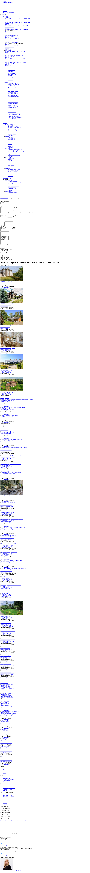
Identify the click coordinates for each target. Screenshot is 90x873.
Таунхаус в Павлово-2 (13, 106)
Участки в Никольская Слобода (15, 117)
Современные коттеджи (14, 181)
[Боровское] (6, 228)
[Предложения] (10, 217)
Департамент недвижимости (6, 837)
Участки (7, 33)
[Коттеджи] (10, 220)
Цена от (13, 202)
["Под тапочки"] (9, 224)
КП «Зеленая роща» (9, 27)
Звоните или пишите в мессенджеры (8, 870)
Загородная (5, 66)
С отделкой (11, 158)
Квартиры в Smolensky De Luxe (15, 152)
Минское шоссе (12, 87)
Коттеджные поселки (7, 769)
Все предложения (4, 430)
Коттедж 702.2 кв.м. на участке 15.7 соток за (17, 18)
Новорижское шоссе (13, 83)
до (12, 203)
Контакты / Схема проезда (5, 820)
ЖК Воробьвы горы (12, 130)
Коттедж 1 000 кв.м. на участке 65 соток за (17, 22)
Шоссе (6, 82)
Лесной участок (12, 188)
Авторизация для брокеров (8, 12)
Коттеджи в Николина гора (14, 96)
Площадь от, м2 (15, 207)
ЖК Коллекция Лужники (13, 170)
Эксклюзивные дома (7, 795)
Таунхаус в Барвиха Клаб (13, 103)
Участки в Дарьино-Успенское (14, 114)
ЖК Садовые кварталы (13, 125)
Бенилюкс (10, 77)
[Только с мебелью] (9, 225)
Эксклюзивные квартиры (8, 796)
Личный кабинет (28, 820)
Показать (2, 248)
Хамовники (11, 137)
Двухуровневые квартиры (13, 193)
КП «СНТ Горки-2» (9, 36)
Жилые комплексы (10, 124)
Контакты (5, 11)
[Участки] (10, 218)
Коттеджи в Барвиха (13, 92)
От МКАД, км (15, 215)
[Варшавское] (6, 229)
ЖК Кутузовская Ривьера (13, 129)
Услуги (4, 1)
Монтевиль (11, 75)
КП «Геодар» (8, 39)
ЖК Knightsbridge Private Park (14, 127)
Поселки (8, 67)
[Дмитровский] (4, 237)
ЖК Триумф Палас (12, 134)
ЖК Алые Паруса (12, 131)
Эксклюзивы (5, 16)
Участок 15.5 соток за (12, 38)
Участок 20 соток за (12, 45)
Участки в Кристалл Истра (14, 113)
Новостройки (8, 168)
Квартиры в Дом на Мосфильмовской (16, 151)
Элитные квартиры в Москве (9, 788)
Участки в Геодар (12, 112)
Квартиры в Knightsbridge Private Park (16, 150)
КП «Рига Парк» (8, 19)
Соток (13, 210)
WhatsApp (2, 845)
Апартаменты (8, 162)
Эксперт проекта (4, 857)
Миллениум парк (12, 73)
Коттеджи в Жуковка (13, 93)
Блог (4, 801)
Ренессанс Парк (12, 74)
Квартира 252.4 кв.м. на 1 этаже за (15, 62)
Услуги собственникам (7, 2)
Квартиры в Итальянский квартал (15, 154)
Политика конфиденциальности (18, 820)
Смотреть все (8, 32)
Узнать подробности (4, 287)
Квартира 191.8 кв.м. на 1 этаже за (15, 58)
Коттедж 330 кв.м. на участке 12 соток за (16, 25)
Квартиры (8, 50)
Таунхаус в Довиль (12, 107)
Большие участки (12, 187)
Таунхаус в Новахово (12, 105)
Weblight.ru (12, 808)
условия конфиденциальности (13, 843)
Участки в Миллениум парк (14, 118)
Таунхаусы (8, 99)
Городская (5, 123)
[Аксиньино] (5, 234)
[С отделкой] (9, 223)
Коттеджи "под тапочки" (13, 183)
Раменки (10, 146)
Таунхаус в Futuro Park (13, 101)
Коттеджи (8, 89)
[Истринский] (4, 238)
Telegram (6, 845)
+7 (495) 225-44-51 (4, 198)
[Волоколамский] (4, 236)
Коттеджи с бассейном (13, 186)
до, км (13, 216)
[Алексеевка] (5, 235)
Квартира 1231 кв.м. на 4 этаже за (15, 51)
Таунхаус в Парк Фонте (13, 102)
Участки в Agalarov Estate (14, 116)
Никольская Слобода (13, 68)
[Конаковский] (4, 239)
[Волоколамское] (6, 230)
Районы (7, 136)
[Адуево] (5, 232)
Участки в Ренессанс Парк (14, 120)
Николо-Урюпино (9, 23)
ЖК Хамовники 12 (12, 173)
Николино (10, 71)
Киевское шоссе (12, 85)
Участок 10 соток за (12, 35)
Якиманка (10, 141)
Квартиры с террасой (13, 192)
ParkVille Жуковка (12, 78)
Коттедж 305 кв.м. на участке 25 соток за (16, 29)
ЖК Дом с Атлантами (9, 52)
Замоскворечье (11, 139)
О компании (5, 9)
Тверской (10, 142)
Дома (7, 17)
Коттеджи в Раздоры (13, 91)
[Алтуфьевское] (6, 227)
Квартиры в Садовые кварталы (15, 149)
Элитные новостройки (7, 789)
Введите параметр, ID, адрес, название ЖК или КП (22, 212)
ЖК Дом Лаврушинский (13, 174)
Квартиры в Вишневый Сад (14, 155)
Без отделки (11, 159)
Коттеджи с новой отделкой (14, 182)
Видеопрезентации (7, 178)
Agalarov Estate (11, 70)
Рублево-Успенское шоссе (14, 84)
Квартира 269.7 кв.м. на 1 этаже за (15, 55)
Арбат (10, 144)
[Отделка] (9, 222)
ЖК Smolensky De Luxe (13, 126)
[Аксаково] (5, 233)
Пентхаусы (8, 157)
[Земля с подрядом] (10, 219)
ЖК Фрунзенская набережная (14, 169)
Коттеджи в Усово (12, 95)
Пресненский (11, 138)
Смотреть (7, 21)
